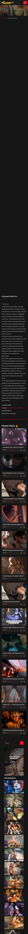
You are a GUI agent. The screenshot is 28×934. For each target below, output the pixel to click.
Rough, (16, 408)
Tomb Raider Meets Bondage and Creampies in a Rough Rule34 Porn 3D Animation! (14, 524)
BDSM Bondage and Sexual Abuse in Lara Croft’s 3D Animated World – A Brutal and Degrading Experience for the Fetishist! (14, 550)
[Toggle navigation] (25, 2)
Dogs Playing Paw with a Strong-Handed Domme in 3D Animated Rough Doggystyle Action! (14, 473)
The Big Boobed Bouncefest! (11, 602)
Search (22, 743)
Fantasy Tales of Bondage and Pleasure (14, 653)
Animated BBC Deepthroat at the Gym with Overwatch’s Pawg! (14, 627)
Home (3, 18)
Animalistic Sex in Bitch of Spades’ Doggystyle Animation (14, 447)
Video (6, 18)
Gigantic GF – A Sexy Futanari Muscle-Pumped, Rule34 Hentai (14, 704)
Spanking (20, 408)
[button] (1, 8)
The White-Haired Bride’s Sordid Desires (14, 730)
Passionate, (10, 408)
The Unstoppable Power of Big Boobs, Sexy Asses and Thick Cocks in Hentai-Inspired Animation (14, 499)
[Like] (21, 450)
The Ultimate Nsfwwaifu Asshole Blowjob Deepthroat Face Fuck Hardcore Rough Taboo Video (14, 679)
